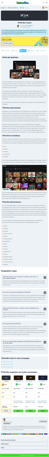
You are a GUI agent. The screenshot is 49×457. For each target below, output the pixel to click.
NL (43, 2)
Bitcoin (33, 401)
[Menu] (2, 2)
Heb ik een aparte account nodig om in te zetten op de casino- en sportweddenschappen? (20, 277)
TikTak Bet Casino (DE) (8, 367)
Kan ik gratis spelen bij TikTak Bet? (12, 323)
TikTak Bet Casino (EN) (8, 361)
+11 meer (33, 402)
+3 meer (44, 402)
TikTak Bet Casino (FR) (8, 364)
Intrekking (32, 50)
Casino (24, 50)
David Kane (30, 25)
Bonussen (15, 50)
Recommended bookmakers (8, 440)
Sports (2, 447)
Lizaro (30, 381)
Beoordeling (7, 50)
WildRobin (18, 381)
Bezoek (18, 410)
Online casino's (5, 444)
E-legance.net (45, 455)
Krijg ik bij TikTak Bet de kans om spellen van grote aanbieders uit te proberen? (21, 309)
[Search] (46, 2)
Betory (42, 381)
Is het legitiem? (42, 50)
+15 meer (21, 402)
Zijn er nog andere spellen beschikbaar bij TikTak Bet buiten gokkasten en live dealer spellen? (22, 342)
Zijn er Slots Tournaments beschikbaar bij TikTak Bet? (17, 292)
